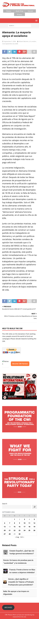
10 (24, 523)
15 (14, 527)
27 (5, 534)
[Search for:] (19, 26)
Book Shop (19, 11)
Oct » (22, 537)
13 (5, 527)
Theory (8, 11)
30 (19, 534)
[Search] (34, 507)
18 (29, 527)
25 (29, 530)
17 (24, 527)
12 (34, 523)
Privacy (19, 14)
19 (34, 527)
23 (19, 530)
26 (34, 530)
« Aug (17, 537)
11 (29, 523)
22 (14, 530)
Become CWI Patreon (20, 364)
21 (10, 530)
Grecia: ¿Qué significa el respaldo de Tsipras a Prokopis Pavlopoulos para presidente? (21, 582)
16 (19, 527)
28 (10, 534)
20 (5, 530)
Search (4, 504)
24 (24, 530)
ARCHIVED (8, 607)
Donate (30, 11)
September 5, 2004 (10, 41)
